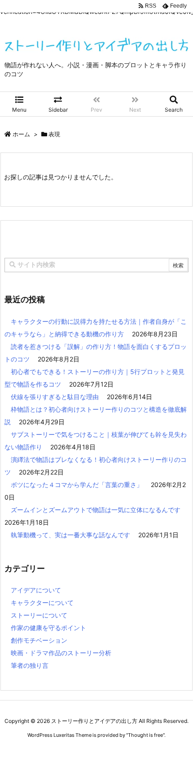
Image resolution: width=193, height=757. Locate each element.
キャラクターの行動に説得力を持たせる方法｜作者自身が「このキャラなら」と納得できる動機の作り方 (95, 328)
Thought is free (145, 735)
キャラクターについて (42, 602)
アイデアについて (36, 590)
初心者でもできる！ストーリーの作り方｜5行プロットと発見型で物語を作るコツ (94, 378)
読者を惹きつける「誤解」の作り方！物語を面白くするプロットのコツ (95, 353)
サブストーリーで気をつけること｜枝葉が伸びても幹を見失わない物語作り (95, 441)
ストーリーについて (39, 615)
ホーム (21, 134)
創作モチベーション (39, 640)
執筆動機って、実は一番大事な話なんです (70, 535)
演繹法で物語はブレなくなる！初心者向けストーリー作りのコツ (95, 466)
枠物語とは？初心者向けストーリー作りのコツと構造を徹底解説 (95, 415)
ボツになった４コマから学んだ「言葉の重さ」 (77, 484)
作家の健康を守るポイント (48, 627)
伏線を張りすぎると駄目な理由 (55, 396)
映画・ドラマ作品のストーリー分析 (61, 653)
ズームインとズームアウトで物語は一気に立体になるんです (95, 509)
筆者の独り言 (29, 665)
